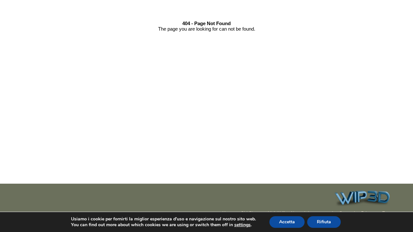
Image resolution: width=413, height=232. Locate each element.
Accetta (287, 222)
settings (242, 225)
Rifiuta (324, 222)
